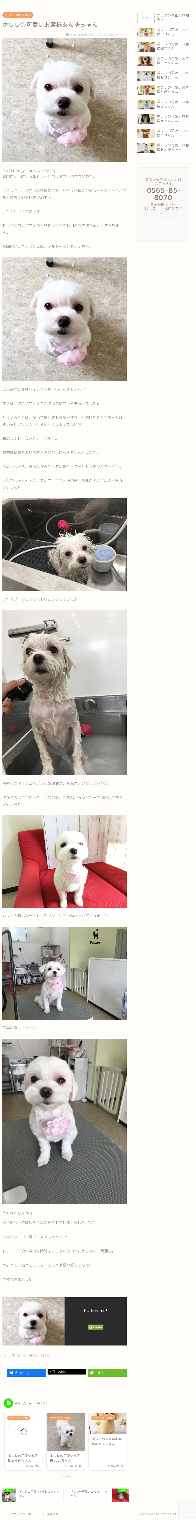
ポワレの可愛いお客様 (18, 15)
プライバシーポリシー (25, 1514)
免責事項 (53, 1514)
